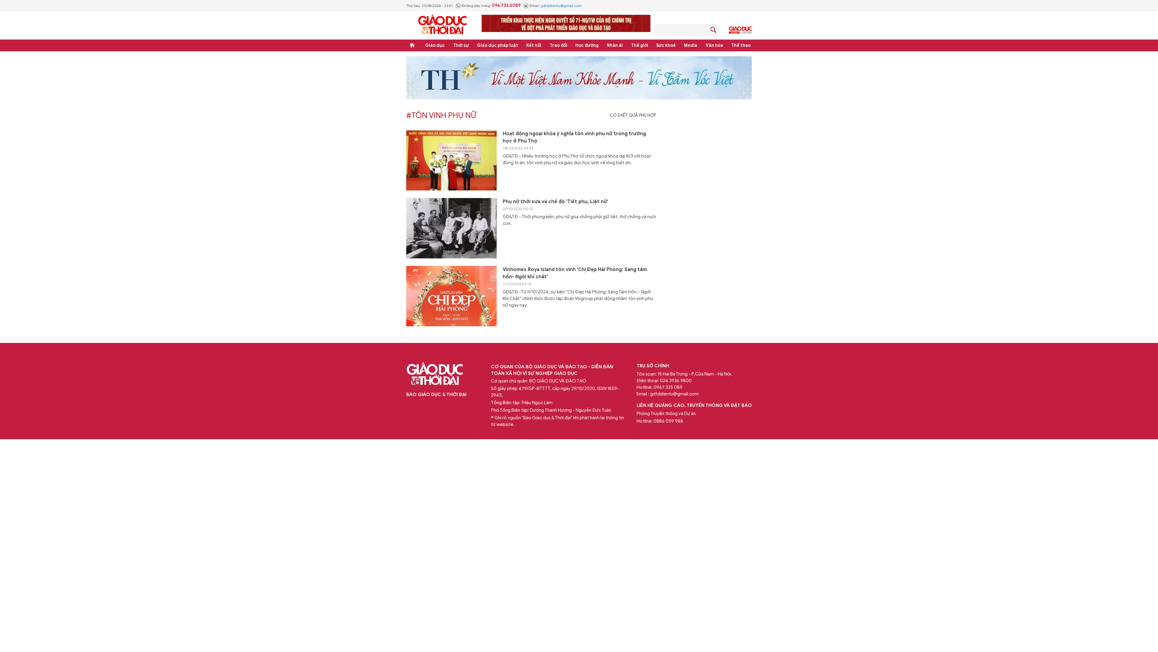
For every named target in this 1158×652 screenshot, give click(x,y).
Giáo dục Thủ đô (740, 30)
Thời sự (461, 45)
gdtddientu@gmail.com (561, 5)
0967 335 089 (667, 387)
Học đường (587, 45)
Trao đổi (558, 45)
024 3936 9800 (676, 380)
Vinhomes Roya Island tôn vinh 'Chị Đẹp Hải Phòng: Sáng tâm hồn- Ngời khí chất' (575, 273)
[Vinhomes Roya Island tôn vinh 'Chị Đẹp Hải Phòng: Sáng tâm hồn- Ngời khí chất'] (451, 296)
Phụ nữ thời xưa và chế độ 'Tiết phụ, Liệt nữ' (555, 202)
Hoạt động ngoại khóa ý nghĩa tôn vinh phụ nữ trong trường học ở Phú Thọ (574, 137)
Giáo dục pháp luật (497, 45)
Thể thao (741, 45)
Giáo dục (435, 45)
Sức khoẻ (666, 45)
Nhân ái (615, 45)
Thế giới (639, 45)
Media (690, 45)
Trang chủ (412, 45)
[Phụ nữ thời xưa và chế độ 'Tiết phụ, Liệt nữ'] (451, 228)
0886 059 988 (668, 421)
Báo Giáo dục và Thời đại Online (442, 25)
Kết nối (533, 45)
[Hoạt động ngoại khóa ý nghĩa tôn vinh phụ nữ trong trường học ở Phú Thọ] (451, 160)
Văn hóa (714, 45)
